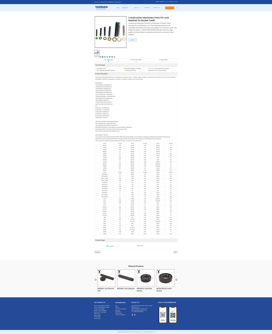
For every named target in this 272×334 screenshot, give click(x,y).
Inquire (132, 40)
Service (117, 307)
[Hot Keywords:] (177, 7)
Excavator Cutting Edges (100, 312)
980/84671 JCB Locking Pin (126, 289)
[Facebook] (132, 315)
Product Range (163, 60)
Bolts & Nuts (97, 313)
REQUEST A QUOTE (170, 8)
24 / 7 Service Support (121, 309)
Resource (117, 310)
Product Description (136, 60)
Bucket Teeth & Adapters (100, 310)
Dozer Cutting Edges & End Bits (101, 307)
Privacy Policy (118, 313)
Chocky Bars (97, 317)
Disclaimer (118, 312)
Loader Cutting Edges (99, 309)
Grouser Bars (97, 318)
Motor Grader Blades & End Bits (101, 305)
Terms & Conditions (120, 315)
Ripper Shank (97, 315)
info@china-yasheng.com (114, 2)
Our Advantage (108, 60)
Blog (116, 306)
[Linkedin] (135, 315)
